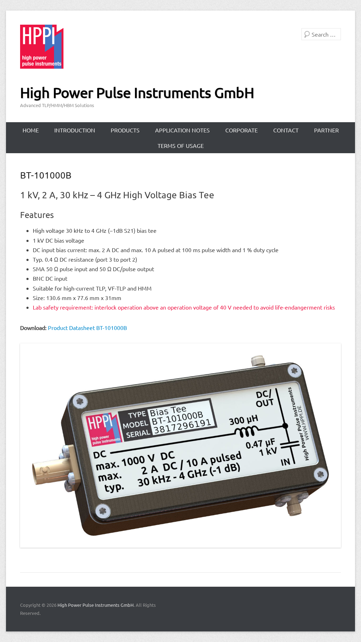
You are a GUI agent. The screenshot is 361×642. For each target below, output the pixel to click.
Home (31, 129)
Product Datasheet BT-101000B (87, 327)
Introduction (74, 129)
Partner (326, 129)
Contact (286, 129)
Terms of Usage (181, 145)
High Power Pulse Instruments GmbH (137, 92)
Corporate (241, 129)
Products (125, 129)
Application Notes (182, 129)
